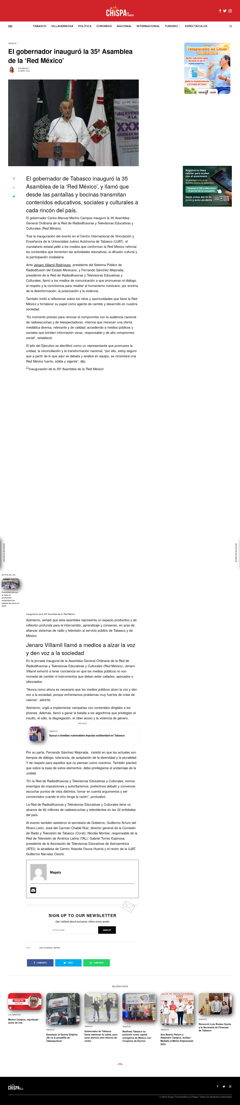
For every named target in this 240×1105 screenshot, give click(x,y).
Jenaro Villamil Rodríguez (52, 264)
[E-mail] (33, 891)
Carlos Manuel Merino (49, 948)
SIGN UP (107, 930)
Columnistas (14, 1015)
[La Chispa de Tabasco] (120, 11)
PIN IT (84, 491)
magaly (25, 68)
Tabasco (12, 43)
